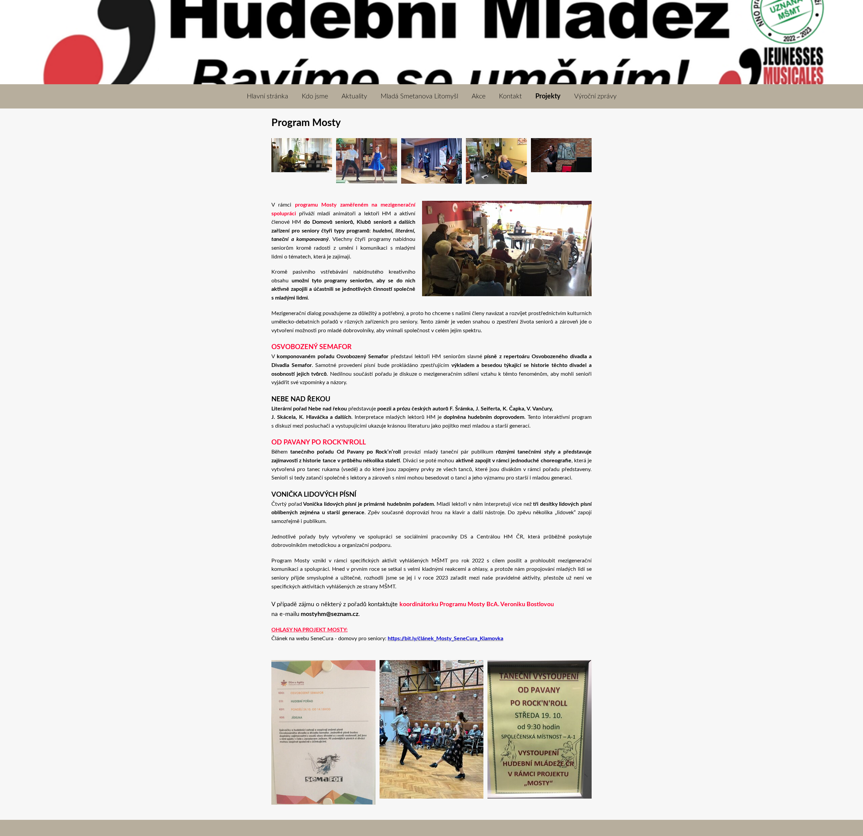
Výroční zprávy (595, 96)
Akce (478, 96)
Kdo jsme (315, 96)
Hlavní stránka (267, 96)
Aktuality (354, 96)
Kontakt (510, 96)
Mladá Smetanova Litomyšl (419, 96)
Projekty (548, 96)
